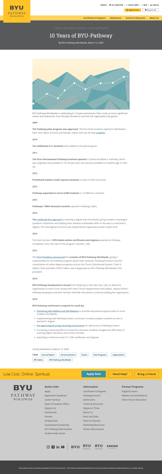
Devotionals (51, 412)
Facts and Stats (91, 416)
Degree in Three (91, 408)
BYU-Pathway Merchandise (58, 429)
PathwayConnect (91, 395)
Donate (48, 416)
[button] (102, 5)
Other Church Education (134, 399)
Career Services (52, 399)
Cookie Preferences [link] (103, 468)
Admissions (89, 399)
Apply (47, 391)
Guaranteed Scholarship (57, 424)
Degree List (50, 408)
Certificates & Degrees (94, 391)
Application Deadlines (56, 395)
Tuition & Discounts (93, 403)
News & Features (92, 420)
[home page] (17, 11)
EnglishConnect (130, 391)
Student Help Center (55, 433)
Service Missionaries (93, 429)
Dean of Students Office (57, 403)
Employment (51, 420)
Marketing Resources (94, 424)
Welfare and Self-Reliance (134, 395)
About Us (88, 412)
